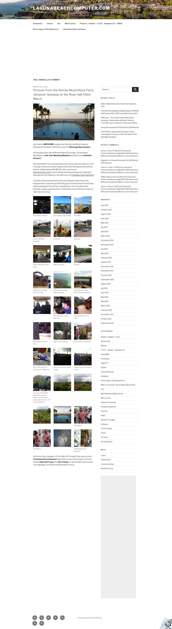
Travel (103, 433)
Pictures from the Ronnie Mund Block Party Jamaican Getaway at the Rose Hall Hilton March (63, 94)
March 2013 (105, 306)
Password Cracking (108, 402)
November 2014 (107, 245)
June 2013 (104, 293)
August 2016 (106, 214)
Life (58, 24)
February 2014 (106, 258)
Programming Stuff (108, 407)
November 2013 (107, 271)
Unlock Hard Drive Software (74, 29)
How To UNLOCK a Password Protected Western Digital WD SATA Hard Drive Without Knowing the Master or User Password (119, 153)
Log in (103, 455)
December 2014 (107, 240)
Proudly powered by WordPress (89, 618)
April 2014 (104, 253)
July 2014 (104, 249)
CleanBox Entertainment (82, 175)
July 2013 (104, 288)
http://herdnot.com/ (42, 172)
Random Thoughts (108, 420)
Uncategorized (106, 442)
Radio (103, 415)
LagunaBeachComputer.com (71, 8)
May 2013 (104, 297)
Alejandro (104, 160)
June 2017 (104, 205)
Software (104, 424)
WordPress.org (107, 468)
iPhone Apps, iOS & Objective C (46, 29)
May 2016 (104, 223)
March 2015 (105, 236)
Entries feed (105, 460)
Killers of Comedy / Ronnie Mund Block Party (118, 385)
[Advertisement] (86, 51)
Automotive (105, 341)
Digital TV (104, 363)
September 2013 (107, 279)
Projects (104, 411)
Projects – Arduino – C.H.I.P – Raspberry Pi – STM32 (101, 24)
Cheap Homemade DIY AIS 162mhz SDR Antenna (120, 127)
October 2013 (106, 275)
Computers (37, 24)
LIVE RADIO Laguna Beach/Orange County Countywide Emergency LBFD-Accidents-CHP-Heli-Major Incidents (119, 134)
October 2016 (106, 210)
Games (50, 24)
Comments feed (107, 464)
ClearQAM (105, 354)
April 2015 (104, 232)
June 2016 (105, 218)
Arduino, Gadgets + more (110, 337)
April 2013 (104, 301)
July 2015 (104, 227)
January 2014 (106, 262)
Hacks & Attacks (107, 372)
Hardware (104, 376)
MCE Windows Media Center (112, 394)
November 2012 (107, 314)
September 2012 (107, 323)
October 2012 (106, 319)
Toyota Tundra (106, 428)
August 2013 (106, 284)
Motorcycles (70, 24)
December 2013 (107, 266)
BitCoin (104, 346)
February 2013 (106, 310)
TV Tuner (104, 437)
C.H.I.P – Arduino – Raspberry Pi (113, 350)
